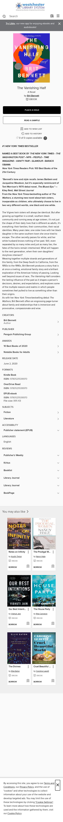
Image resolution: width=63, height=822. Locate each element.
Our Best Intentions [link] (18, 609)
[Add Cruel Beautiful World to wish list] (53, 681)
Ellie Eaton (15, 671)
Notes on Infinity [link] (17, 552)
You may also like (14, 512)
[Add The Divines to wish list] (28, 681)
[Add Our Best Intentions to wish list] (28, 624)
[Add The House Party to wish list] (53, 624)
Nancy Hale (40, 556)
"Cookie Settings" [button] (44, 802)
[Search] (4, 16)
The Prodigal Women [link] (43, 552)
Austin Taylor (16, 556)
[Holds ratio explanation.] (45, 138)
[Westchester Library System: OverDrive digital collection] (31, 6)
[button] (32, 110)
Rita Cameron (41, 614)
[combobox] (25, 16)
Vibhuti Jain (16, 614)
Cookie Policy (14, 813)
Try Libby (10, 23)
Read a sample (32, 120)
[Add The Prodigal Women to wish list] (53, 566)
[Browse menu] (58, 16)
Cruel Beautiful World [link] (43, 666)
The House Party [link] (42, 609)
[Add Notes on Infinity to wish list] (28, 566)
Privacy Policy (27, 786)
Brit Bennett (33, 96)
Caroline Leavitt (42, 671)
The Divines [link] (15, 666)
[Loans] (52, 16)
